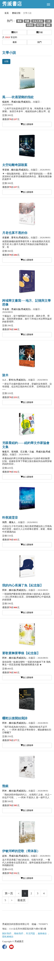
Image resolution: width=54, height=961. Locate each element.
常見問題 (30, 933)
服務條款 (42, 933)
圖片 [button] (16, 32)
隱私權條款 (8, 936)
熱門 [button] (39, 42)
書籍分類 (16, 13)
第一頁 (9, 893)
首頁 (6, 13)
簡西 (4, 522)
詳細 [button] (40, 32)
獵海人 (12, 522)
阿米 (4, 590)
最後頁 (21, 900)
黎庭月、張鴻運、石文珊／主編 (18, 451)
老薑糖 (5, 237)
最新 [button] (15, 42)
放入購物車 (28, 124)
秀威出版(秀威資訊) (21, 102)
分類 (6, 61)
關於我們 (6, 933)
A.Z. (4, 380)
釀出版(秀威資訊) (19, 170)
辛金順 (5, 309)
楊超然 (5, 102)
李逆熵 (5, 170)
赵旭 (4, 856)
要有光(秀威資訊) (19, 237)
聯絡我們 (18, 933)
